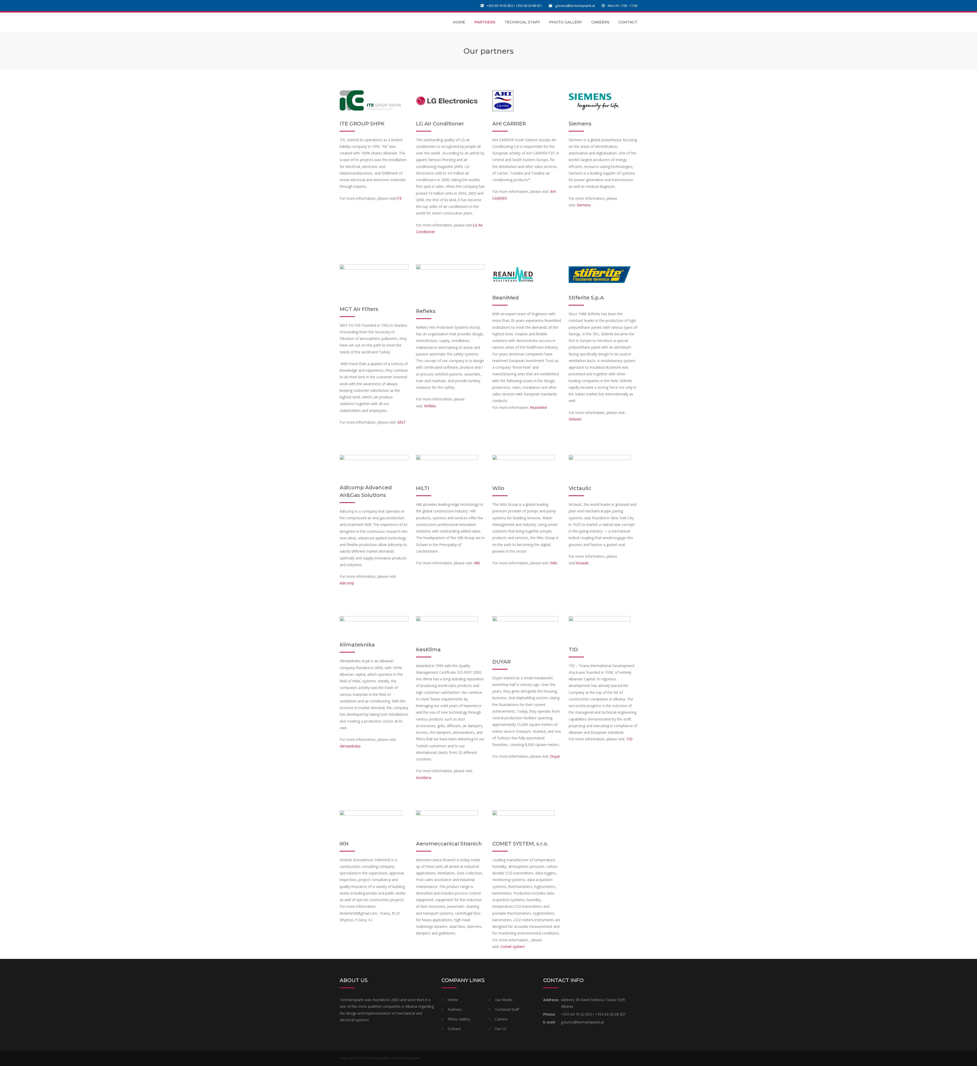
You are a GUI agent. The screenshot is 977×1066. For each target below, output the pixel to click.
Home (459, 22)
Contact (628, 22)
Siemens (584, 205)
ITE (399, 198)
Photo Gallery (565, 22)
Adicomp (347, 583)
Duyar (555, 756)
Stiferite (575, 419)
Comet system (512, 946)
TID (629, 739)
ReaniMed (538, 407)
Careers (600, 22)
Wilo (553, 562)
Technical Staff (522, 22)
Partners (484, 22)
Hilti (477, 562)
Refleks (430, 406)
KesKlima (423, 777)
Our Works (503, 999)
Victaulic (582, 562)
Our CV (500, 1028)
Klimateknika (350, 746)
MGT (401, 422)
